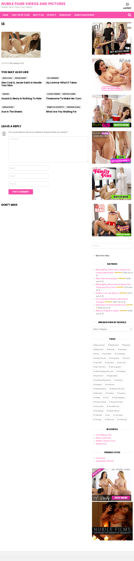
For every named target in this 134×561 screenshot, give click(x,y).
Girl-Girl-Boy (100, 367)
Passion (122, 393)
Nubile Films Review (84, 15)
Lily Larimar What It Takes (61, 82)
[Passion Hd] (112, 540)
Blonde (112, 349)
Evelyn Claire (69, 94)
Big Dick (127, 345)
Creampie (120, 354)
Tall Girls (98, 415)
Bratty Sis (38, 15)
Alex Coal (7, 78)
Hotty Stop (100, 458)
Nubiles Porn (101, 444)
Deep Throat (100, 358)
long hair (110, 384)
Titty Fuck (110, 419)
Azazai (6, 94)
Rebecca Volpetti (55, 107)
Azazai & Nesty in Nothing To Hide (21, 98)
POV (107, 397)
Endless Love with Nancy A (107, 293)
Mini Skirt (98, 393)
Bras (97, 354)
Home (5, 15)
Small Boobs (114, 406)
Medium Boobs (117, 389)
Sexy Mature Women (105, 461)
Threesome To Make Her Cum (63, 98)
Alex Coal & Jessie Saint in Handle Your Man (21, 84)
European (115, 358)
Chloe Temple (53, 94)
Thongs (98, 419)
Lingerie (98, 384)
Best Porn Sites (102, 255)
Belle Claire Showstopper (106, 278)
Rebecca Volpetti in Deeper (107, 311)
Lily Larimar (52, 78)
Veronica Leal (73, 107)
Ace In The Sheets (11, 111)
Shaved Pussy (117, 402)
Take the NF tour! (20, 15)
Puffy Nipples (119, 397)
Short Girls (99, 406)
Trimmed (123, 419)
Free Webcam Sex (103, 435)
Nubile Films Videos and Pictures (33, 3)
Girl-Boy (110, 362)
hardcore (99, 376)
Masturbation (100, 389)
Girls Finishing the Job (104, 371)
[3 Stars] (5, 63)
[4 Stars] (7, 63)
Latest (127, 8)
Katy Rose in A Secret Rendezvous (111, 305)
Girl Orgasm (116, 367)
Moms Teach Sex (103, 438)
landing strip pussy (103, 380)
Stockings (99, 411)
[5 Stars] (8, 63)
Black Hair (99, 349)
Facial (126, 358)
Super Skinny (113, 411)
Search (129, 15)
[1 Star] (2, 63)
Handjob (122, 371)
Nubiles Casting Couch (105, 441)
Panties (110, 393)
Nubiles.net (65, 15)
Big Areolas (100, 345)
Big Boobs (114, 345)
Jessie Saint (20, 78)
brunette (107, 354)
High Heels (112, 376)
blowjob (123, 349)
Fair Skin (98, 362)
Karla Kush (8, 107)
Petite (97, 397)
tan (108, 415)
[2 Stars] (3, 63)
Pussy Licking (100, 402)
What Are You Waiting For (61, 111)
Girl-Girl (122, 362)
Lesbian (119, 380)
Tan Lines (119, 415)
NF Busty (51, 15)
